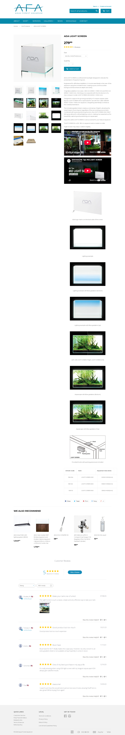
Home (16, 26)
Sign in (95, 6)
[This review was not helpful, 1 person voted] (104, 657)
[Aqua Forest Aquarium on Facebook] (65, 716)
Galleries (48, 21)
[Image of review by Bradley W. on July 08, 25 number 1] (44, 608)
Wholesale (71, 21)
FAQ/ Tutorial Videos (20, 717)
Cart (107, 11)
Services (37, 21)
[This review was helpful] (101, 657)
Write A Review (74, 572)
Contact (84, 21)
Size (65, 53)
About (17, 21)
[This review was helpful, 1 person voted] (101, 637)
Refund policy (18, 725)
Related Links (18, 720)
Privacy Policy (43, 719)
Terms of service (19, 722)
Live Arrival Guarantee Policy (48, 725)
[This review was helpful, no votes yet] (101, 620)
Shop (25, 21)
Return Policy (43, 722)
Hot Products (25, 26)
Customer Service (19, 715)
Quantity (67, 61)
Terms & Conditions (45, 716)
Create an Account (105, 6)
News (60, 21)
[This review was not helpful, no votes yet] (104, 620)
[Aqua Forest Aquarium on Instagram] (69, 716)
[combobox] (27, 585)
